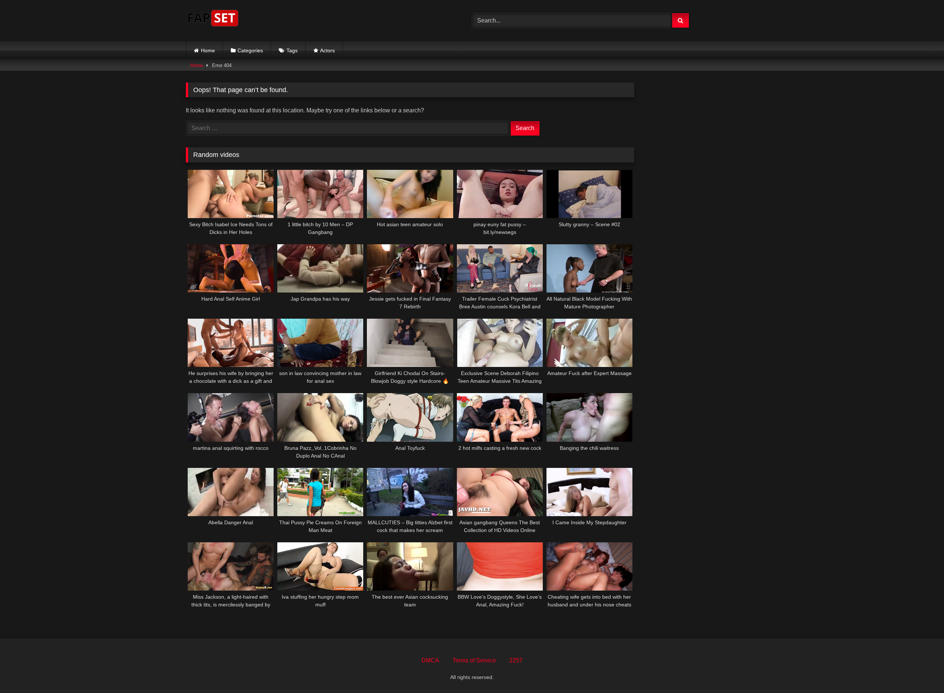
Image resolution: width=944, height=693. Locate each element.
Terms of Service (474, 660)
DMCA (430, 660)
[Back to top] (921, 671)
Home (208, 50)
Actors (327, 50)
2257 (516, 660)
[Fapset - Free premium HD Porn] (213, 19)
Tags (292, 50)
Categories (250, 50)
